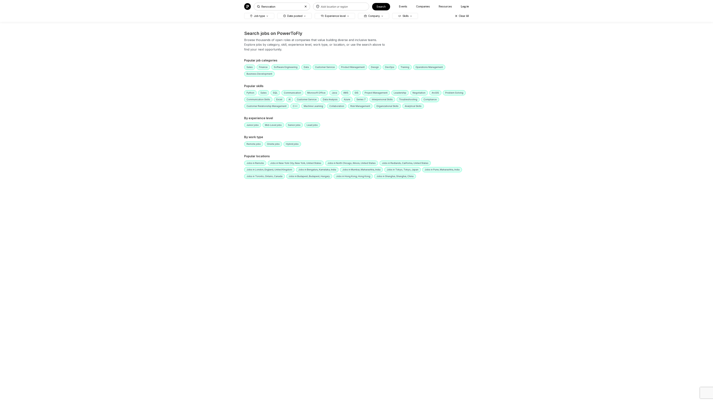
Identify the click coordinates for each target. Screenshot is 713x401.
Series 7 (361, 99)
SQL (275, 92)
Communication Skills (258, 99)
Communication (292, 92)
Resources (445, 6)
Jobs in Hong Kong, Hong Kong (353, 176)
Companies (423, 6)
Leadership (400, 92)
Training (405, 67)
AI (290, 99)
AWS (345, 92)
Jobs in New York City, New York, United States (295, 163)
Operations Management (429, 67)
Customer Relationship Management (266, 106)
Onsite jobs (273, 144)
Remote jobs (254, 144)
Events (403, 6)
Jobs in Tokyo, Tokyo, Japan (402, 169)
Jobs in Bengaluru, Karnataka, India (317, 169)
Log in (465, 6)
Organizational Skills (387, 106)
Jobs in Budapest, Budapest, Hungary (309, 176)
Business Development (259, 73)
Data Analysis (330, 99)
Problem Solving (454, 92)
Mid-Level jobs (273, 125)
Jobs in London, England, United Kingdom (269, 169)
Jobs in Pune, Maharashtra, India (442, 169)
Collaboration (336, 106)
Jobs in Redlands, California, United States (405, 163)
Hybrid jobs (292, 144)
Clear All (464, 15)
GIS (356, 92)
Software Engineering (285, 67)
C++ (295, 106)
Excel (279, 99)
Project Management (376, 92)
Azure (347, 99)
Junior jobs (253, 125)
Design (375, 67)
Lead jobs (312, 125)
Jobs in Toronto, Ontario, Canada (264, 176)
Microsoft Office (316, 92)
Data (306, 67)
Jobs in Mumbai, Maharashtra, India (361, 169)
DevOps (389, 67)
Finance (263, 67)
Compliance (430, 99)
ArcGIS (435, 92)
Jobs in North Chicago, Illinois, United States (352, 163)
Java (334, 92)
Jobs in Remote (255, 163)
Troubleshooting (408, 99)
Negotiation (419, 92)
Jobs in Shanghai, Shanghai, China (395, 176)
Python (250, 92)
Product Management (353, 67)
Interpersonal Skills (382, 99)
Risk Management (360, 106)
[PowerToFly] (247, 6)
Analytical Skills (413, 106)
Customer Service (325, 67)
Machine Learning (313, 106)
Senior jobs (294, 125)
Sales (250, 67)
